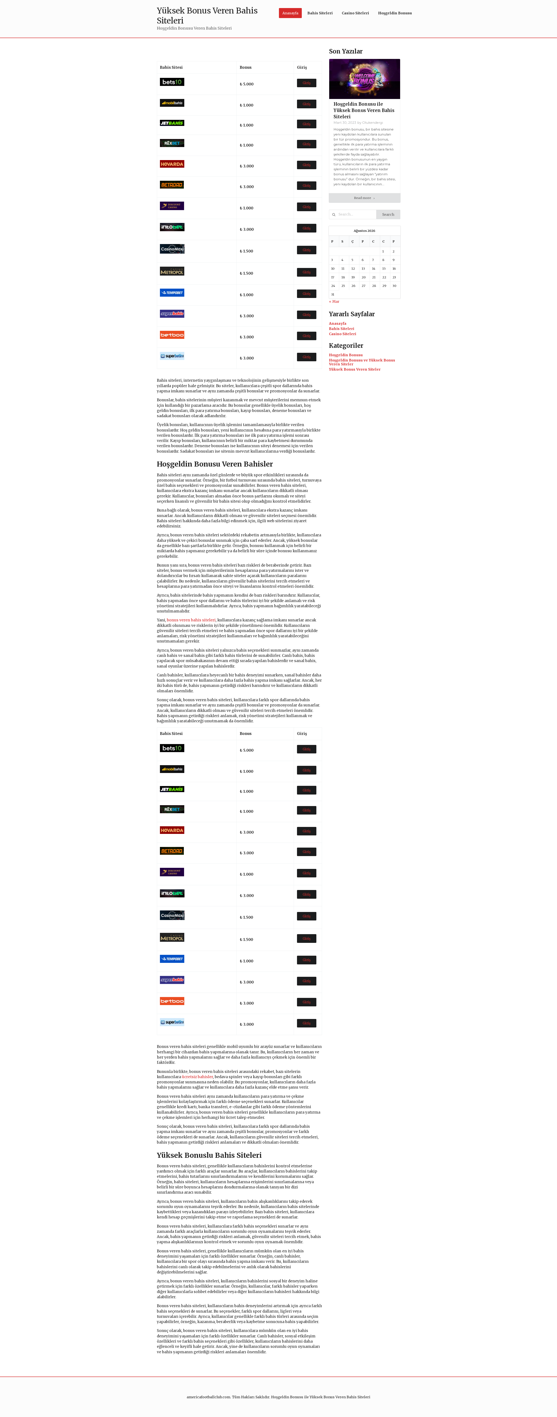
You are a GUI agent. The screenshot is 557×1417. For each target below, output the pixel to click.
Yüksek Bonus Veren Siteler (355, 369)
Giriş (306, 83)
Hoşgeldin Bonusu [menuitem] (395, 13)
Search (388, 214)
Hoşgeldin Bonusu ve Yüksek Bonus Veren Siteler (362, 362)
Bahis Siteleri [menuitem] (320, 13)
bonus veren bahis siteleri (191, 620)
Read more (363, 198)
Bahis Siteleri (341, 329)
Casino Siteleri (342, 334)
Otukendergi (372, 123)
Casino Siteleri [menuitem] (355, 13)
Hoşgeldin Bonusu (346, 355)
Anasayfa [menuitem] (290, 13)
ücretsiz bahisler (197, 1076)
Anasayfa (337, 323)
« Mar (334, 301)
